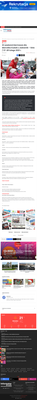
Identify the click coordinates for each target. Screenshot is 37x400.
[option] (18, 251)
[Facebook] (17, 55)
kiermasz (11, 232)
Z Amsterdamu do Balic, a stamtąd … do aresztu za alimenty (18, 252)
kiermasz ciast (17, 232)
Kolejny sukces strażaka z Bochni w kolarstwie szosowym (15, 356)
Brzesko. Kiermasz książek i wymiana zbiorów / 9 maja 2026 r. (6, 286)
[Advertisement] (18, 19)
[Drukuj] (24, 55)
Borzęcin (8, 368)
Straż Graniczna (4, 371)
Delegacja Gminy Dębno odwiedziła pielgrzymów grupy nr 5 (16, 352)
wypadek (25, 371)
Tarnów (20, 371)
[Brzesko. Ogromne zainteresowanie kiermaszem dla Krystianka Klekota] (18, 282)
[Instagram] (6, 388)
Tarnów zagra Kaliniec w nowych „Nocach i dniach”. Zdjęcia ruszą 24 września (19, 348)
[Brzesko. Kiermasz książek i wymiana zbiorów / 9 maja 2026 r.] (7, 282)
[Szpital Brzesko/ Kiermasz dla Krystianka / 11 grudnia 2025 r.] (30, 282)
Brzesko (13, 368)
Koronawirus (29, 368)
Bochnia (3, 368)
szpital (15, 371)
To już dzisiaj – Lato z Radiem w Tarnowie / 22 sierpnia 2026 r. (16, 360)
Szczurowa (10, 371)
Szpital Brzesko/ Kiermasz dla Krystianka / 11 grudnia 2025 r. (30, 286)
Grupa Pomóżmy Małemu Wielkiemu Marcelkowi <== (11, 125)
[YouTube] (5, 388)
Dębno (18, 368)
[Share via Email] (22, 55)
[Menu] (1, 31)
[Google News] (20, 235)
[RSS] (8, 388)
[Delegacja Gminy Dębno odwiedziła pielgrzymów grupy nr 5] (3, 354)
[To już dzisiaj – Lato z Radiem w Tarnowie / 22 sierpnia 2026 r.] (3, 362)
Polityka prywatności (24, 395)
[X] (19, 55)
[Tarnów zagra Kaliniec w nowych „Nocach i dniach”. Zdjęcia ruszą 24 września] (3, 350)
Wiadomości (18, 245)
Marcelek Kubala (25, 232)
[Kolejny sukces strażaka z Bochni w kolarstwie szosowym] (3, 358)
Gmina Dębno (23, 368)
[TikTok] (7, 388)
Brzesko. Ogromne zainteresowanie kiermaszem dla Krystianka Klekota (18, 286)
